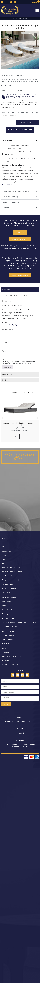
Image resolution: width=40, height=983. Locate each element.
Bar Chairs (6, 601)
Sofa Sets (6, 660)
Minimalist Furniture (11, 664)
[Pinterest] (11, 2)
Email (5, 351)
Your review (7, 329)
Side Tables (7, 644)
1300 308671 (7, 185)
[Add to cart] (24, 436)
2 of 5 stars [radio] (6, 325)
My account (7, 576)
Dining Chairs (8, 614)
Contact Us (6, 551)
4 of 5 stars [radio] (12, 325)
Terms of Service (9, 588)
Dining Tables (8, 618)
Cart (4, 559)
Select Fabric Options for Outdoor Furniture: (19, 112)
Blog (4, 563)
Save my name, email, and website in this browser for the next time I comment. (19, 362)
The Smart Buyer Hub (11, 567)
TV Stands (6, 648)
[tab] (20, 289)
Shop (4, 555)
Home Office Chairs (10, 631)
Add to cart (27, 123)
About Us (6, 547)
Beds (4, 605)
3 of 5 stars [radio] (9, 325)
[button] (2, 418)
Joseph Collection (29, 81)
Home (4, 543)
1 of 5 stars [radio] (3, 325)
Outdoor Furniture (11, 81)
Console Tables (8, 610)
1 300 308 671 (20, 733)
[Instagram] (6, 2)
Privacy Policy (8, 584)
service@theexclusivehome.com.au (20, 721)
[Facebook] (2, 2)
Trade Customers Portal (12, 572)
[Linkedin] (15, 2)
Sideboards (7, 652)
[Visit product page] (16, 436)
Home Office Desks (10, 636)
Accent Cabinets (9, 597)
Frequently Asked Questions (14, 580)
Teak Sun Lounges (28, 79)
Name (5, 342)
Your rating (7, 322)
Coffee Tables (8, 640)
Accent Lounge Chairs (11, 656)
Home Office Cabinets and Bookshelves (19, 622)
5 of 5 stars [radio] (16, 325)
